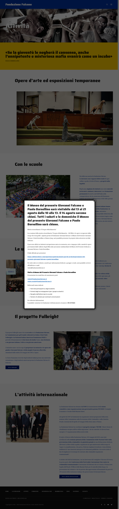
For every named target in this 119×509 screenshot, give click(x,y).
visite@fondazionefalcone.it (37, 279)
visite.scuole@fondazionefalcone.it (39, 281)
